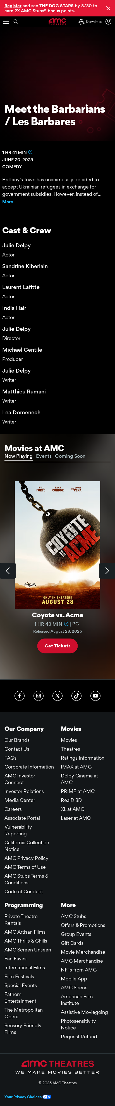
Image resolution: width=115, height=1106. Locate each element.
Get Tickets (57, 646)
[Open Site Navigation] (6, 22)
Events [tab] (44, 456)
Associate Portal (22, 818)
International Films (24, 967)
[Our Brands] (57, 1067)
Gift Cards (72, 943)
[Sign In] (109, 21)
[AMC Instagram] (38, 696)
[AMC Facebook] (19, 696)
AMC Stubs (73, 916)
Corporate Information (29, 767)
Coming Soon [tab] (70, 456)
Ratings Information (82, 758)
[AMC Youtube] (95, 696)
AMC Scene (74, 987)
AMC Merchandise (82, 961)
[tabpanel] (57, 571)
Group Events (76, 934)
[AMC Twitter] (57, 696)
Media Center (19, 800)
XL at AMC (72, 809)
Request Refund (79, 1036)
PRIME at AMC (78, 791)
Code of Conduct (23, 891)
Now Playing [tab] (18, 456)
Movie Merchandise (83, 952)
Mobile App (74, 979)
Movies (69, 740)
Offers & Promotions (83, 925)
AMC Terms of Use (25, 867)
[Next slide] (107, 571)
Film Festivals (19, 976)
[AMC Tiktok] (76, 696)
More (7, 201)
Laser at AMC (76, 818)
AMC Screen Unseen (27, 950)
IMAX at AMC (76, 767)
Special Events (20, 985)
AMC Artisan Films (24, 932)
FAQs (10, 758)
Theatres (70, 749)
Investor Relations (24, 791)
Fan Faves (15, 958)
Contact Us (16, 749)
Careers (13, 809)
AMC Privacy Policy (26, 858)
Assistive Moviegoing (84, 1012)
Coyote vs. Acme (57, 615)
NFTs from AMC (79, 970)
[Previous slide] (8, 571)
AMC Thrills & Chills (25, 941)
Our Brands (17, 740)
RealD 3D (71, 800)
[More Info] (30, 152)
